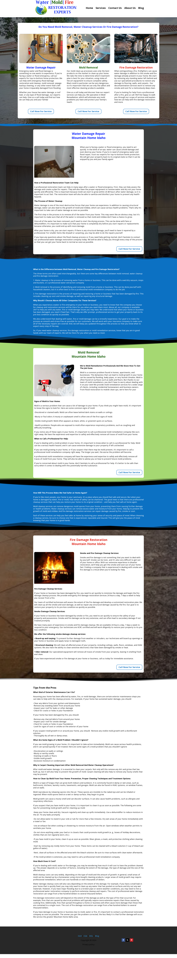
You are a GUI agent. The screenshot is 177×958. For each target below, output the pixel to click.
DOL (91, 936)
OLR (80, 936)
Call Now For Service (41, 111)
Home (89, 8)
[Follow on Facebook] (123, 940)
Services (101, 8)
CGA (85, 936)
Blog (141, 8)
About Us (130, 8)
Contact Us (115, 8)
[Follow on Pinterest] (131, 940)
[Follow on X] (127, 940)
